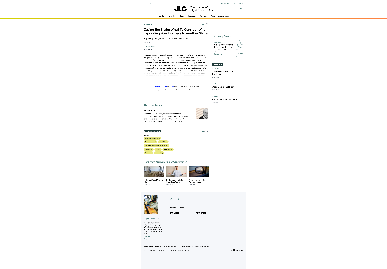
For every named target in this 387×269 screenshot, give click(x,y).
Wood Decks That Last (223, 86)
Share (206, 24)
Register (240, 3)
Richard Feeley (150, 46)
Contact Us (161, 250)
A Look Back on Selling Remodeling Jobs (197, 181)
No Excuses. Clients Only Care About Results (175, 181)
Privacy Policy (171, 250)
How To (161, 16)
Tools (182, 16)
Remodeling (173, 16)
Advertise (153, 250)
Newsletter (225, 3)
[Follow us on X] (171, 199)
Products (192, 16)
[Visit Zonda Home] (234, 250)
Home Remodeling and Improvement (156, 145)
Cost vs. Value (223, 16)
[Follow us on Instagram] (178, 199)
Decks (213, 16)
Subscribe (147, 3)
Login (233, 3)
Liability (158, 149)
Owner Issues (168, 149)
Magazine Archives (149, 239)
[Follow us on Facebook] (175, 199)
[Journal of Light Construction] (193, 9)
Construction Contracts (152, 138)
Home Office (163, 142)
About (145, 250)
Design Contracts (150, 142)
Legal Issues (148, 149)
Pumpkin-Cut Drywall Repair (225, 99)
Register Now (218, 54)
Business (203, 16)
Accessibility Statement (185, 250)
